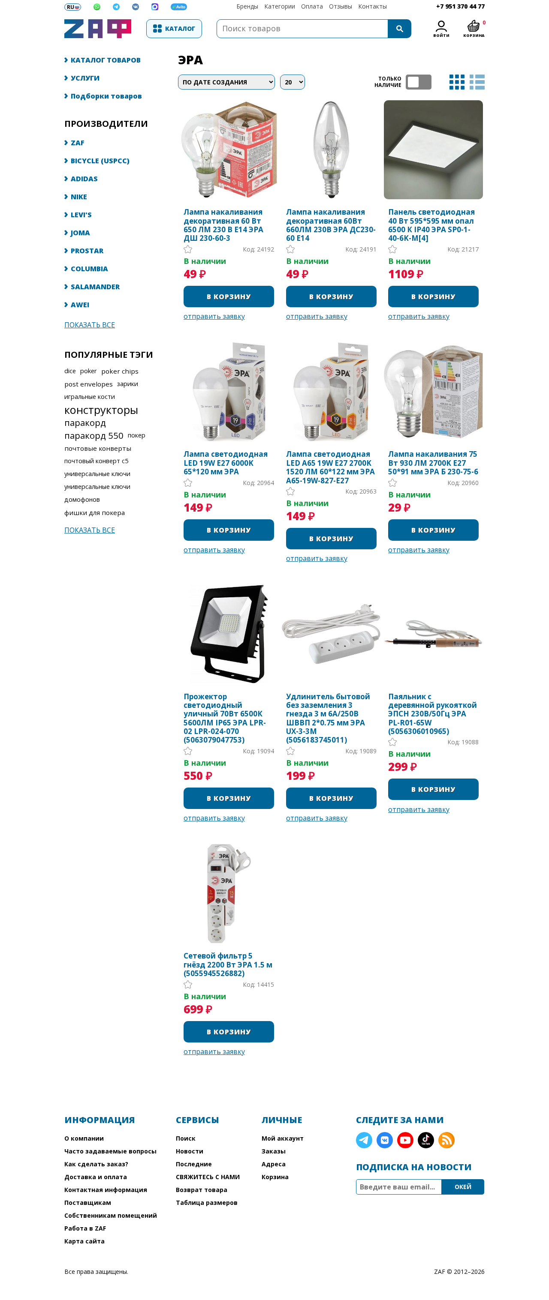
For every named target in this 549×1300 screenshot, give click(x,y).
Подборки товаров (106, 96)
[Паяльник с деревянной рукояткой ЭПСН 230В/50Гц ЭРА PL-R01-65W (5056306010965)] (433, 633)
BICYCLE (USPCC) (100, 160)
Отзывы (340, 6)
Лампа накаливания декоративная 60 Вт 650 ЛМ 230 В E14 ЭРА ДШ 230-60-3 (223, 225)
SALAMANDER (95, 286)
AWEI (80, 304)
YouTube (405, 1140)
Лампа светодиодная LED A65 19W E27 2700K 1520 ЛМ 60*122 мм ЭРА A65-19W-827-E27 (330, 467)
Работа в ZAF (85, 1228)
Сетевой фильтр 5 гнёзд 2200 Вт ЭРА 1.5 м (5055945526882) (228, 965)
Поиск (186, 1138)
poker (88, 371)
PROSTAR (87, 250)
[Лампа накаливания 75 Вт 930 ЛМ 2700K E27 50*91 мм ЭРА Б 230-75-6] (433, 391)
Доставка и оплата (95, 1177)
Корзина (275, 1177)
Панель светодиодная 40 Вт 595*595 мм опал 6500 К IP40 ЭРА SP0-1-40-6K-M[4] (431, 225)
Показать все (89, 324)
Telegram (364, 1140)
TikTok (426, 1140)
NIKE (79, 196)
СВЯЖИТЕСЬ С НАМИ (208, 1177)
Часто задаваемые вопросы (110, 1151)
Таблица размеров (207, 1202)
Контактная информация (105, 1190)
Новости (189, 1151)
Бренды (247, 6)
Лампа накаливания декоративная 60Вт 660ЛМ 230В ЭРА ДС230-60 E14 (331, 225)
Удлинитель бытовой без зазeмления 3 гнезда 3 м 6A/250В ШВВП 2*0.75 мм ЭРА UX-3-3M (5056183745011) (328, 718)
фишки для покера (94, 512)
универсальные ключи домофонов (97, 492)
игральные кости (89, 396)
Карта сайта (84, 1241)
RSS (446, 1140)
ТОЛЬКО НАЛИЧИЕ (418, 82)
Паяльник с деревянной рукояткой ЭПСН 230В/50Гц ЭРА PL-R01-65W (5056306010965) (432, 714)
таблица (457, 82)
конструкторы (101, 409)
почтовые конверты (97, 448)
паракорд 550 (94, 435)
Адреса (274, 1164)
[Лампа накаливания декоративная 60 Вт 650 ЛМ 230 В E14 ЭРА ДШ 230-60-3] (228, 149)
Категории (279, 6)
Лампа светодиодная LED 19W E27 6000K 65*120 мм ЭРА (226, 463)
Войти (441, 35)
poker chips (120, 371)
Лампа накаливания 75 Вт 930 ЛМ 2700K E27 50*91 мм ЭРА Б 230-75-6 (433, 463)
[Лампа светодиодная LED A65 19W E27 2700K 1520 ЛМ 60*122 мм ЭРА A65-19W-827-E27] (331, 391)
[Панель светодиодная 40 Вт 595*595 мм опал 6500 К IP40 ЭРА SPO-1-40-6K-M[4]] (433, 149)
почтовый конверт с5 (96, 461)
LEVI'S (81, 214)
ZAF (77, 142)
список (477, 82)
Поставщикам (87, 1202)
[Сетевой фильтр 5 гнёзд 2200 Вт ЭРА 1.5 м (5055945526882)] (228, 893)
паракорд (85, 422)
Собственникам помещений (110, 1215)
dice (70, 371)
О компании (84, 1138)
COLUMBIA (89, 268)
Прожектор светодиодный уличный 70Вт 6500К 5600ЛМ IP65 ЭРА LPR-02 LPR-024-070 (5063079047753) (225, 718)
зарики (127, 384)
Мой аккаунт (283, 1138)
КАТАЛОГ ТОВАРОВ (106, 60)
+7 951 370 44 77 (460, 6)
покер (136, 435)
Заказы (274, 1151)
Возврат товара (201, 1190)
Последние (194, 1164)
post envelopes (88, 384)
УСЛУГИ (85, 78)
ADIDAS (84, 178)
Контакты (372, 6)
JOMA (80, 232)
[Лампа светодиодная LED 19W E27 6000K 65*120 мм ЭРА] (228, 391)
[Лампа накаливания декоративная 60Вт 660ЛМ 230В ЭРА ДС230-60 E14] (331, 149)
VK (385, 1140)
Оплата (312, 6)
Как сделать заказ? (96, 1164)
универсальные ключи (97, 474)
